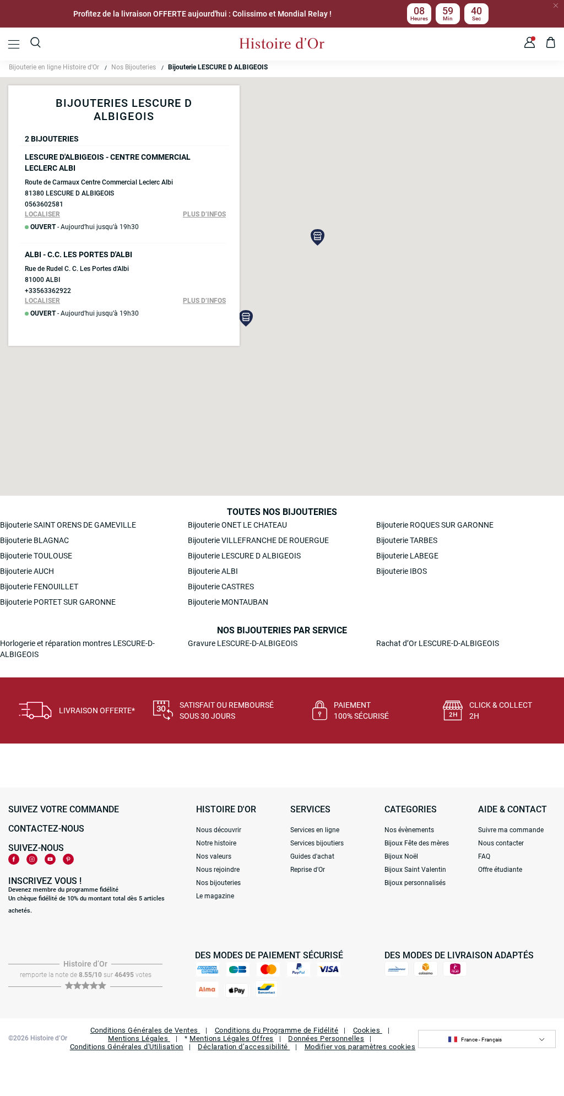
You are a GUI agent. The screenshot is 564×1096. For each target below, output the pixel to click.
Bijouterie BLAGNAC (34, 540)
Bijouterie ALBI (213, 571)
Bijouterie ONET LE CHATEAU (237, 524)
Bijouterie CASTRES (221, 586)
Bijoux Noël (401, 856)
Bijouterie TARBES (406, 540)
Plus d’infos (204, 214)
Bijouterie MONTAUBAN (228, 602)
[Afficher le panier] (551, 44)
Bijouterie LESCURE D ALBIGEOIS (244, 555)
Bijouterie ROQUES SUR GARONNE (435, 524)
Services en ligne (314, 830)
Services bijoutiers (317, 843)
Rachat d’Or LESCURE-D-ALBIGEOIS (437, 643)
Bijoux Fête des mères (416, 843)
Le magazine (215, 896)
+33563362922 (48, 291)
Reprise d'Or (307, 869)
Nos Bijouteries (133, 67)
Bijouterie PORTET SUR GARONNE (58, 602)
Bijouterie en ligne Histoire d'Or (54, 67)
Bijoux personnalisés (415, 883)
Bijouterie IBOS (401, 571)
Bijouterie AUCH (27, 571)
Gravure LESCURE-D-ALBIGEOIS (242, 643)
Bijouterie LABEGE (407, 555)
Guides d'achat (312, 856)
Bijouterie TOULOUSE (36, 555)
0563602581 (44, 204)
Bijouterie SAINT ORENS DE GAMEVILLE (68, 524)
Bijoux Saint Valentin (415, 869)
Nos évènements (409, 830)
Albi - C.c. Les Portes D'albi (78, 254)
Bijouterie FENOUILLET (39, 586)
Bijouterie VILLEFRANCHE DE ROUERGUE (258, 540)
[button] (317, 237)
